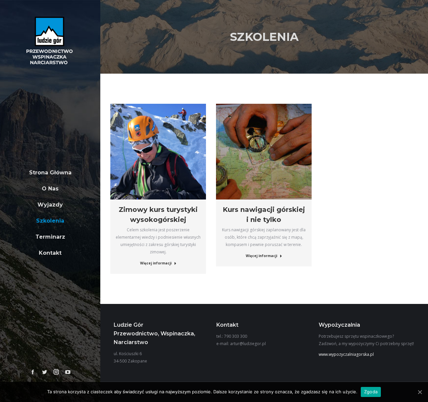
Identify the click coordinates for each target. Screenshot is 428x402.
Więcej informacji (156, 263)
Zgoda (371, 391)
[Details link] (158, 151)
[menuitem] (50, 172)
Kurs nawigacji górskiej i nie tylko (264, 215)
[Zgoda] (419, 392)
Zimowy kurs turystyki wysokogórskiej (158, 215)
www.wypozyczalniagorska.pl (346, 354)
